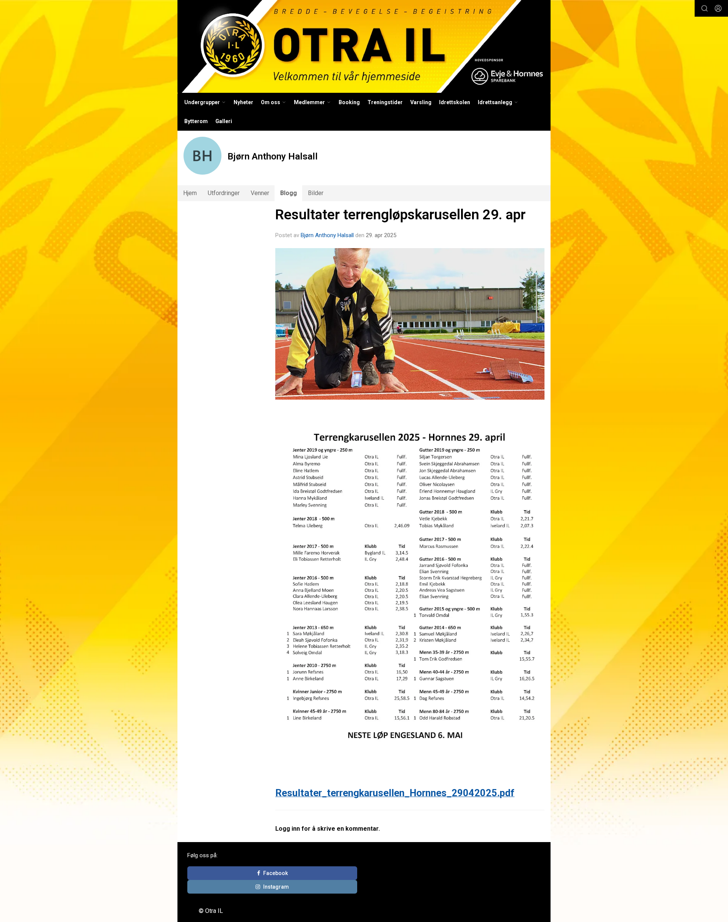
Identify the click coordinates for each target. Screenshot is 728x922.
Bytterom (196, 121)
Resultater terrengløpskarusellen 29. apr (400, 214)
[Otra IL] (364, 46)
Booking (349, 102)
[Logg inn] (718, 8)
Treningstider (385, 102)
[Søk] (704, 8)
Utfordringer (224, 193)
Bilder (315, 193)
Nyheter (243, 102)
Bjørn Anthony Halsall (327, 235)
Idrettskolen (454, 102)
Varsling (420, 102)
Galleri (223, 121)
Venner (260, 193)
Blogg (288, 193)
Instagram (276, 887)
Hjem (190, 193)
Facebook (275, 873)
